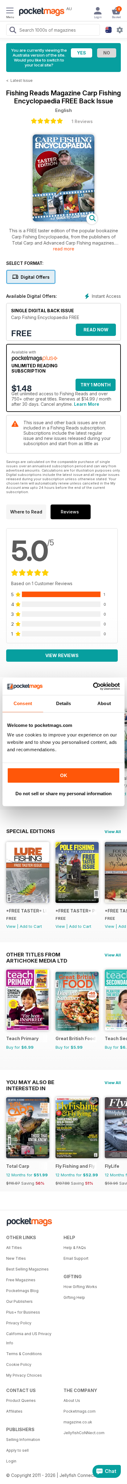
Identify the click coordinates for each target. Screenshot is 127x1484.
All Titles (14, 1247)
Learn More (86, 404)
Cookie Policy (18, 1364)
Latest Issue (21, 80)
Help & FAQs (74, 1247)
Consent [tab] (23, 703)
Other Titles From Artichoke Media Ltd (36, 954)
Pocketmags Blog (22, 1290)
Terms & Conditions (24, 1353)
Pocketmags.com (79, 1411)
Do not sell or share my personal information (63, 793)
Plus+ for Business (23, 1312)
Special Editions (30, 831)
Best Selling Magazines (27, 1269)
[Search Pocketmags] (13, 31)
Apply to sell (17, 1450)
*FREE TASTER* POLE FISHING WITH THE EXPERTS (75, 910)
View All (112, 831)
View (11, 926)
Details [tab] (63, 703)
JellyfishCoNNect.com (83, 1432)
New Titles (16, 1258)
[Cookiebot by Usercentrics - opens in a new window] (93, 686)
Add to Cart (31, 926)
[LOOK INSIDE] (63, 219)
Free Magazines (20, 1280)
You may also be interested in (30, 1082)
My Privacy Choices (24, 1375)
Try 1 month (95, 384)
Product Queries (21, 1400)
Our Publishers (19, 1301)
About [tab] (104, 703)
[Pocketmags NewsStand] (40, 12)
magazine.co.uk (77, 1422)
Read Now (96, 329)
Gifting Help (74, 1297)
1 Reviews (82, 121)
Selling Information (23, 1439)
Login (11, 1461)
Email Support (75, 1258)
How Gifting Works (80, 1286)
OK (63, 775)
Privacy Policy (18, 1323)
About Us (71, 1400)
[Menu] (10, 11)
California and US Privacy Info (28, 1338)
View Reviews (62, 655)
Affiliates (14, 1411)
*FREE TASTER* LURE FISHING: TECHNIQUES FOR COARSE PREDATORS (26, 910)
